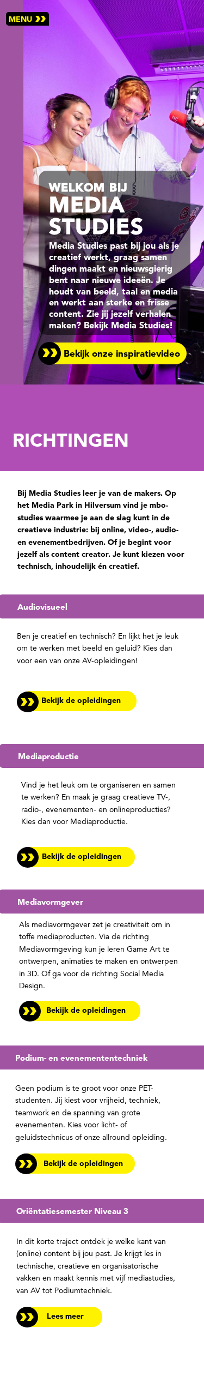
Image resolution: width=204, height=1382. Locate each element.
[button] (112, 353)
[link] (59, 1315)
